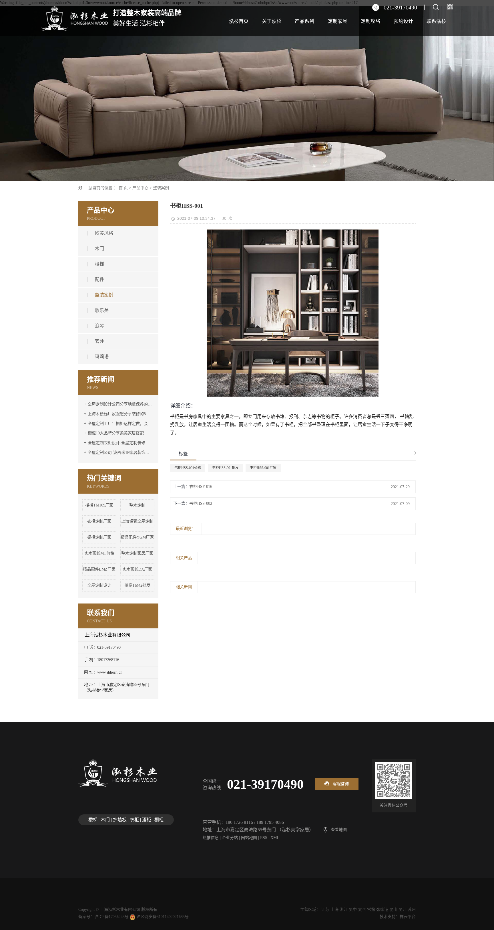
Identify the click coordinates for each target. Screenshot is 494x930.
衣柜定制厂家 (99, 521)
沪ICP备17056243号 (111, 917)
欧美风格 (104, 233)
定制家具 (337, 21)
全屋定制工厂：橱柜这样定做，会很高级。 (120, 424)
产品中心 (140, 188)
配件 (99, 279)
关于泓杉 (271, 21)
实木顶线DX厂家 (137, 569)
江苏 (325, 909)
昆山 (393, 909)
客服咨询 (341, 784)
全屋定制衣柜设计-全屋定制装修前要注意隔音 (120, 443)
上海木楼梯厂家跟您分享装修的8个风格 (120, 414)
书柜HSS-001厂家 (263, 468)
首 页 (123, 188)
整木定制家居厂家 (137, 553)
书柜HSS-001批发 (225, 468)
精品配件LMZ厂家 (99, 569)
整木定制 (137, 505)
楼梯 (99, 264)
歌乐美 (102, 310)
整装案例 (161, 188)
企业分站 (230, 838)
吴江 (403, 909)
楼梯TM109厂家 (99, 505)
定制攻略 (370, 21)
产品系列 (304, 21)
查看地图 (339, 830)
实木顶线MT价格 (99, 553)
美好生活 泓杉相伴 (147, 18)
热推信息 (211, 838)
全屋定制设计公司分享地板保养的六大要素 (120, 404)
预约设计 (403, 21)
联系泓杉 (436, 21)
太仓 (362, 909)
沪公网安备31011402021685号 (163, 917)
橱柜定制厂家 (99, 537)
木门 (99, 248)
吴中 (353, 909)
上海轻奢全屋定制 (137, 521)
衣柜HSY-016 (200, 486)
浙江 (344, 909)
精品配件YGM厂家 (137, 537)
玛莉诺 (102, 356)
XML (274, 838)
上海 (334, 909)
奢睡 (99, 341)
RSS (263, 838)
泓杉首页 (238, 21)
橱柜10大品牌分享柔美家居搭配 (116, 433)
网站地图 (249, 838)
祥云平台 (408, 917)
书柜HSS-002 (200, 503)
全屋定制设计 (99, 585)
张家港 (382, 909)
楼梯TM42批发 (137, 585)
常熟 (371, 909)
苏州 (412, 909)
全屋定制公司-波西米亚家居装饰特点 (120, 452)
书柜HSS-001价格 (187, 468)
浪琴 (99, 325)
